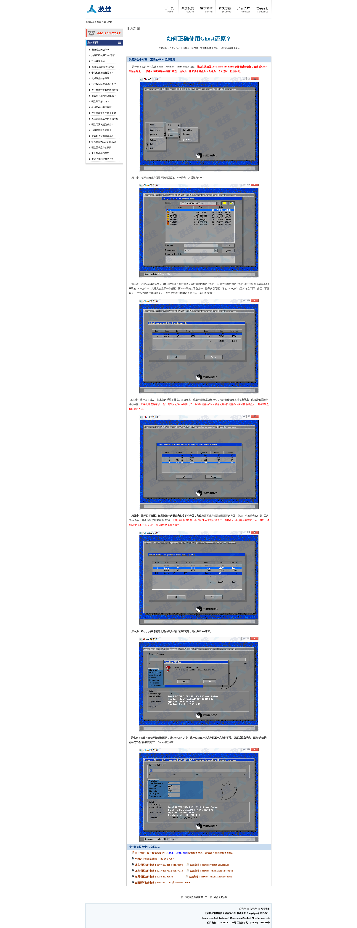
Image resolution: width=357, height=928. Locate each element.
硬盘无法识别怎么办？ (102, 124)
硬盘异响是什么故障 (101, 147)
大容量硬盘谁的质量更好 (103, 113)
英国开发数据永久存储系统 (104, 118)
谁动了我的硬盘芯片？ (102, 159)
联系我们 (243, 908)
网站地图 (265, 908)
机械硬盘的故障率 (100, 78)
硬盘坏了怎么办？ (100, 101)
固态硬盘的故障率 (100, 49)
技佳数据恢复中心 (209, 48)
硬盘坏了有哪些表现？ (102, 136)
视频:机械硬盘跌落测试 (102, 67)
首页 (99, 21)
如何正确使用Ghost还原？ (104, 55)
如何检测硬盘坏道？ (101, 130)
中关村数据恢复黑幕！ (102, 72)
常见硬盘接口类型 (100, 153)
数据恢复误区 (98, 61)
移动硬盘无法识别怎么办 (103, 141)
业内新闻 (108, 21)
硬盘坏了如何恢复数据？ (103, 95)
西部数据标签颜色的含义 (103, 84)
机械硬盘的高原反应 (101, 107)
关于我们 (254, 908)
